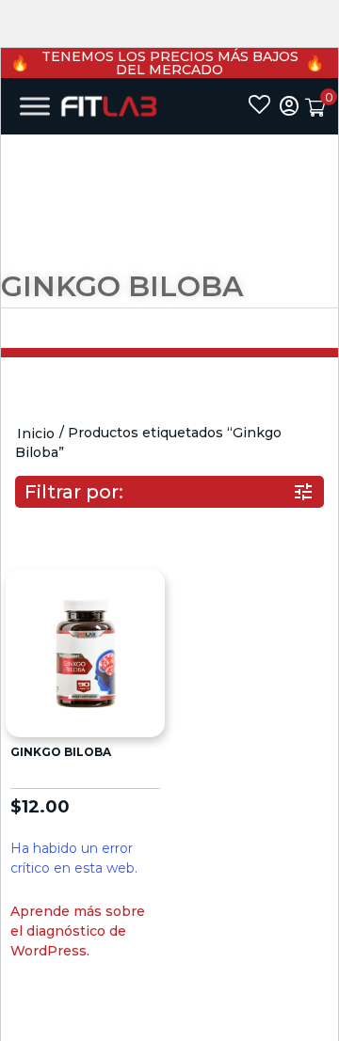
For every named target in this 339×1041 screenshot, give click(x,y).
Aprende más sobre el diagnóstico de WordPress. (77, 931)
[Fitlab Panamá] (108, 106)
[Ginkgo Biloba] (85, 651)
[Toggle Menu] (35, 106)
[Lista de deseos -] (259, 106)
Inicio (36, 433)
